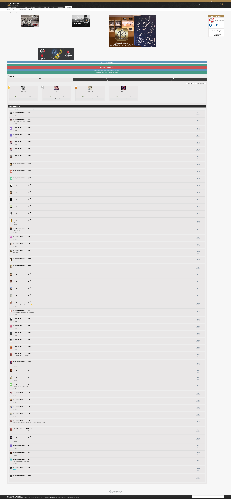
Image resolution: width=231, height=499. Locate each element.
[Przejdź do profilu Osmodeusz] (11, 384)
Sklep (53, 7)
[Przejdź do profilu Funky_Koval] (11, 407)
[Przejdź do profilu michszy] (11, 120)
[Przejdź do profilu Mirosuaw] (11, 302)
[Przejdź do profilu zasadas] (11, 266)
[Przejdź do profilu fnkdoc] (11, 164)
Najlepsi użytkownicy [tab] (173, 80)
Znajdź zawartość (23, 98)
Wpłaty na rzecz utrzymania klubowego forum (106, 64)
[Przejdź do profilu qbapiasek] (11, 228)
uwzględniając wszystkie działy (199, 83)
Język (107, 490)
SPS (57, 91)
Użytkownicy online (22, 9)
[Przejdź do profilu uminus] (11, 288)
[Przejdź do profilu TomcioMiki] (123, 88)
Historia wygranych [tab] (106, 80)
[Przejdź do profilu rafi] (11, 185)
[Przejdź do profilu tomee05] (11, 237)
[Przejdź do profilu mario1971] (11, 244)
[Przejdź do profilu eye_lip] (11, 400)
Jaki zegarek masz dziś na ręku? (22, 112)
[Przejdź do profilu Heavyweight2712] (11, 311)
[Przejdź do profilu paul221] (11, 347)
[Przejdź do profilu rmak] (11, 199)
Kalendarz (33, 7)
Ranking (30, 9)
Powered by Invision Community (115, 492)
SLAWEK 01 (90, 91)
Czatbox (8, 9)
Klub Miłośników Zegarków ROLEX (22, 428)
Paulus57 (23, 91)
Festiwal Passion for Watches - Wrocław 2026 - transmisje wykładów (107, 70)
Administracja (14, 9)
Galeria (39, 7)
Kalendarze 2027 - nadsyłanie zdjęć (106, 67)
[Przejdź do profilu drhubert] (11, 354)
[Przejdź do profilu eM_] (11, 445)
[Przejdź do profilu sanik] (11, 206)
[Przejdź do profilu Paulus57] (23, 88)
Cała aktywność (60, 7)
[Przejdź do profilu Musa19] (11, 178)
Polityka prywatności (117, 490)
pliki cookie (21, 497)
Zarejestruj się (219, 1)
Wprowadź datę (189, 83)
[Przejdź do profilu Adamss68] (11, 281)
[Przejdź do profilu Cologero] (11, 192)
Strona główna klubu (12, 7)
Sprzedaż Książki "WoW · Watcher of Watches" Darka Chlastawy (106, 72)
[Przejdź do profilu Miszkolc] (11, 421)
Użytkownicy (46, 7)
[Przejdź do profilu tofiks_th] (11, 326)
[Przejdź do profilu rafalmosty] (11, 468)
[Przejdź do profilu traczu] (11, 437)
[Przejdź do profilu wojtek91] (11, 171)
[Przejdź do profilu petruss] (11, 220)
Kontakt (123, 490)
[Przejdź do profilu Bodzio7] (11, 259)
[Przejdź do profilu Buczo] (11, 370)
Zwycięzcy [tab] (40, 80)
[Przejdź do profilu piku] (11, 135)
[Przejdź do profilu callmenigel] (11, 128)
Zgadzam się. (209, 496)
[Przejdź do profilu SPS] (56, 88)
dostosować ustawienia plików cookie (50, 497)
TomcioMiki (123, 91)
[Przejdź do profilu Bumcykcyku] (11, 377)
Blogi (26, 7)
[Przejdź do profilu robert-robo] (11, 333)
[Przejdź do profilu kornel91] (11, 156)
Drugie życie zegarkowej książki (107, 62)
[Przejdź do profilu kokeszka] (11, 319)
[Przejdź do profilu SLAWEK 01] (90, 88)
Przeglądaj (69, 7)
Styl (110, 490)
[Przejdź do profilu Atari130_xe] (11, 460)
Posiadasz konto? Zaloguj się (207, 1)
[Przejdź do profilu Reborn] (11, 251)
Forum (20, 7)
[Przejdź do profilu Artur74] (11, 113)
